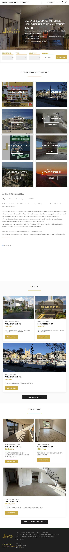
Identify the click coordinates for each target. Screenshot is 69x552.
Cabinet (15, 2)
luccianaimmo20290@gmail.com (12, 546)
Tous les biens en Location (34, 521)
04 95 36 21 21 (51, 2)
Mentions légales (20, 547)
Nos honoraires (20, 539)
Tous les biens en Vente (34, 397)
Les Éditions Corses (21, 545)
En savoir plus (11, 337)
